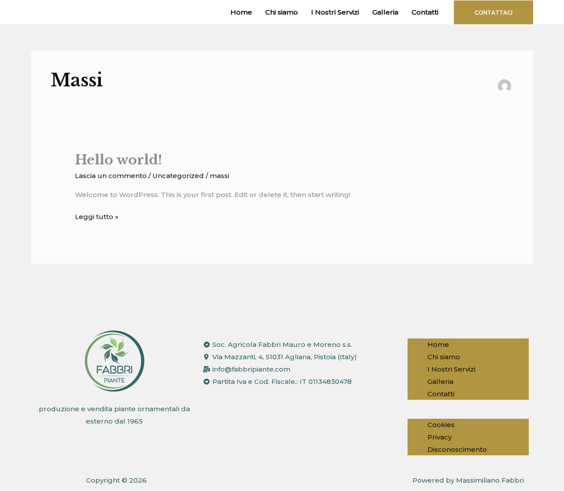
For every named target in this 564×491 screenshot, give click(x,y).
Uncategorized (178, 175)
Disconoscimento (457, 449)
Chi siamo (281, 12)
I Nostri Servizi (335, 12)
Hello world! (118, 160)
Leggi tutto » (97, 216)
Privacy (439, 437)
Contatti (425, 12)
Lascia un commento (111, 175)
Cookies (441, 424)
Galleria (385, 12)
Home (241, 12)
